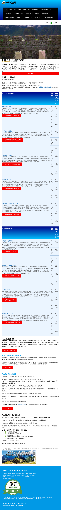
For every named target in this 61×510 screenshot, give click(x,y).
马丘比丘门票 (12, 9)
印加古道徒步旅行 (21, 404)
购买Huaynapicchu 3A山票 (12, 276)
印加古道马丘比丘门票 (9, 374)
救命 (47, 23)
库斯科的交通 (29, 13)
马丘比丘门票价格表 (9, 351)
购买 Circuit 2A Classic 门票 (12, 115)
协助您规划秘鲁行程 (50, 17)
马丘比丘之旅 (7, 13)
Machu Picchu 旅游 (9, 499)
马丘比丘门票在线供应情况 (11, 355)
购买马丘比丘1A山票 (10, 251)
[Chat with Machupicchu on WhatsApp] (51, 23)
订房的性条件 (22, 503)
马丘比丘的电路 (22, 9)
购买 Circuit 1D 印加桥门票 (12, 188)
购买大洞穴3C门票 (9, 300)
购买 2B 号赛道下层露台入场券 (13, 140)
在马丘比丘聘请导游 (19, 13)
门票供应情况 (7, 367)
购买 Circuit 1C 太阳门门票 (12, 214)
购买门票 (30, 73)
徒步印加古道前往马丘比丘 (41, 13)
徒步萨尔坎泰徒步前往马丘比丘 (12, 17)
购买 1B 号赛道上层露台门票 (12, 164)
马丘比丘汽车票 (21, 497)
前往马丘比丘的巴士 (33, 9)
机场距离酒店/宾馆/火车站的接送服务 (25, 499)
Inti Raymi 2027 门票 (36, 17)
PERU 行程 (39, 499)
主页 (5, 9)
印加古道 (50, 497)
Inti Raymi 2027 (41, 497)
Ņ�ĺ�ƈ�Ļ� (13, 503)
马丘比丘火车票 (31, 497)
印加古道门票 (7, 408)
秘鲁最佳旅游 (25, 17)
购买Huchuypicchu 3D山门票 (12, 322)
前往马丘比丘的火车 (46, 9)
